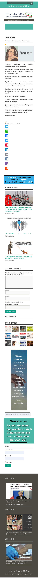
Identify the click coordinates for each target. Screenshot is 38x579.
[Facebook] (11, 6)
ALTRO (9, 41)
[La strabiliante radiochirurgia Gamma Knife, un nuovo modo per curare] (15, 343)
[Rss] (9, 6)
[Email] (19, 154)
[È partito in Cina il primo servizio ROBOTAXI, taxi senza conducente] (8, 343)
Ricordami (9, 462)
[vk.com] (28, 6)
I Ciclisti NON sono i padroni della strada (18, 234)
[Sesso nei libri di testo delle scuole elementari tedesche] (15, 329)
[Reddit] (19, 168)
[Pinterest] (16, 6)
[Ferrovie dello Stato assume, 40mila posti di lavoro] (23, 336)
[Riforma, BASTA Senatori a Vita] (30, 343)
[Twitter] (14, 6)
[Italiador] (19, 16)
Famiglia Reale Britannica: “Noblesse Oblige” (19, 532)
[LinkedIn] (19, 6)
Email (7, 296)
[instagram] (26, 6)
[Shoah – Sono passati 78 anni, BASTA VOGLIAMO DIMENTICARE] (8, 336)
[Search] (31, 3)
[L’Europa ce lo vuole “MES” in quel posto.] (23, 343)
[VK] (19, 158)
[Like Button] (5, 44)
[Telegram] (19, 126)
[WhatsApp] (19, 131)
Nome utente (8, 450)
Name (7, 290)
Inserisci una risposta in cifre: (14, 302)
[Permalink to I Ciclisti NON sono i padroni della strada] (19, 231)
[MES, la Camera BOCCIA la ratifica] (15, 336)
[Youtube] (21, 6)
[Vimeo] (24, 6)
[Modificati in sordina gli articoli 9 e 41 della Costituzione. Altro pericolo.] (30, 336)
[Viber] (19, 163)
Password (8, 456)
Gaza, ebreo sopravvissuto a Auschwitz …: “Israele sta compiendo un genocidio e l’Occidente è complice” (18, 209)
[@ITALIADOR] (19, 183)
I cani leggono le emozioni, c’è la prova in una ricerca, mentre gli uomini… (18, 257)
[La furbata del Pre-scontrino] (8, 329)
